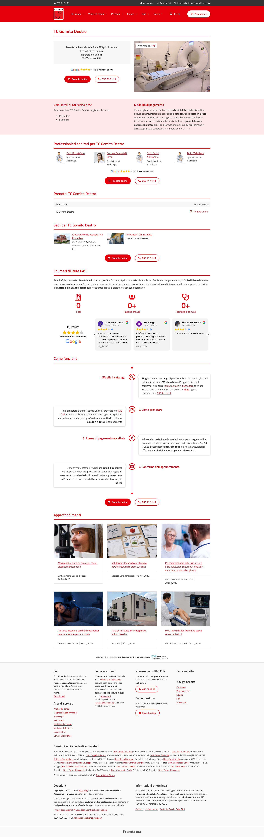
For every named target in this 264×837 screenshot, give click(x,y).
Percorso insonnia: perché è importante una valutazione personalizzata (78, 632)
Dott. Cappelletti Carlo (96, 755)
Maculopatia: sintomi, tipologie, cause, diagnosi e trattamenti (77, 564)
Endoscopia (59, 716)
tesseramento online (104, 702)
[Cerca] (171, 14)
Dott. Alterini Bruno (181, 751)
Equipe (179, 694)
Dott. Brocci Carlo (76, 153)
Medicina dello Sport (63, 728)
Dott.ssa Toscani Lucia (64, 759)
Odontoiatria (59, 732)
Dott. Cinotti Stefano (122, 751)
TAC (154, 46)
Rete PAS (83, 790)
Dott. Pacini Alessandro (74, 770)
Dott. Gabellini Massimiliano (74, 766)
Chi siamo (180, 687)
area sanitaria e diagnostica (179, 386)
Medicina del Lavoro (63, 724)
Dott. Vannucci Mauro (126, 766)
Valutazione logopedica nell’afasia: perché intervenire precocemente (129, 564)
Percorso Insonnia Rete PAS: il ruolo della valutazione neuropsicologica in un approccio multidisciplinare (184, 566)
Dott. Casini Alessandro (153, 155)
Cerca (177, 14)
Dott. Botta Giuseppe (159, 755)
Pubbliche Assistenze (111, 679)
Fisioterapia (59, 720)
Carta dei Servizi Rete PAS (172, 809)
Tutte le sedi (59, 696)
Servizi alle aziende (63, 735)
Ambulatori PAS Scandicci (139, 234)
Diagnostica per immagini (65, 712)
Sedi (178, 698)
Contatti (139, 809)
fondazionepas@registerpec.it (88, 817)
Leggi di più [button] (103, 346)
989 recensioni (78, 336)
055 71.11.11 (164, 393)
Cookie (104, 809)
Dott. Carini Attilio (171, 759)
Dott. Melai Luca (195, 153)
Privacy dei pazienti (63, 809)
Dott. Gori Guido (177, 766)
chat (186, 389)
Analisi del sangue (62, 708)
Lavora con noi (151, 809)
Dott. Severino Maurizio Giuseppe (75, 762)
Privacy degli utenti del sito (86, 809)
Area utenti (181, 702)
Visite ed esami (183, 691)
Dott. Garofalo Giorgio (133, 762)
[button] (208, 334)
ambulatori (106, 696)
